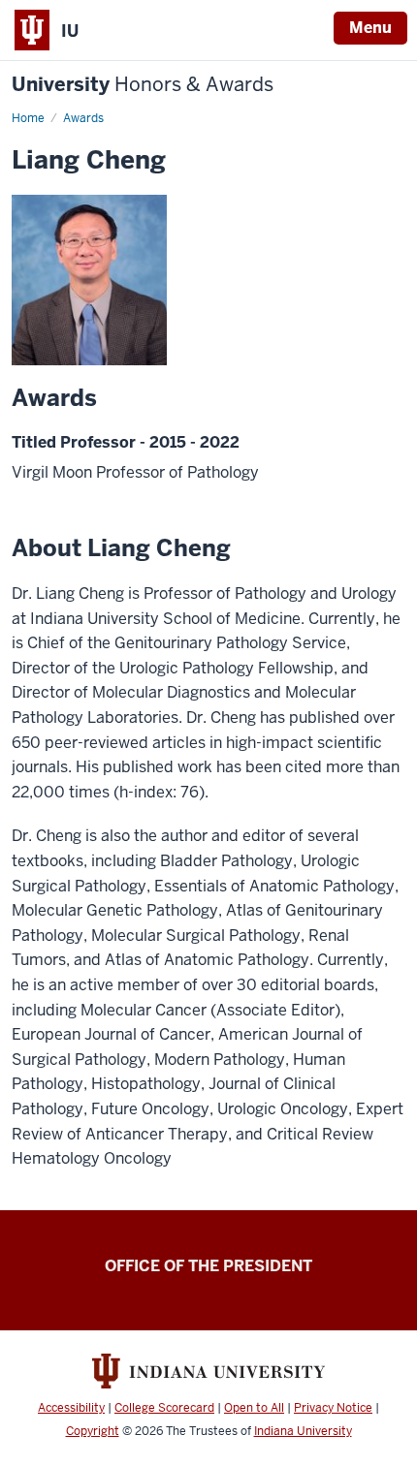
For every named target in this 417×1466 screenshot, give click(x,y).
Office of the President (208, 1266)
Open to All (254, 1408)
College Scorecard (164, 1408)
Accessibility (71, 1408)
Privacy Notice (333, 1408)
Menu (370, 27)
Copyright (92, 1431)
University (142, 85)
